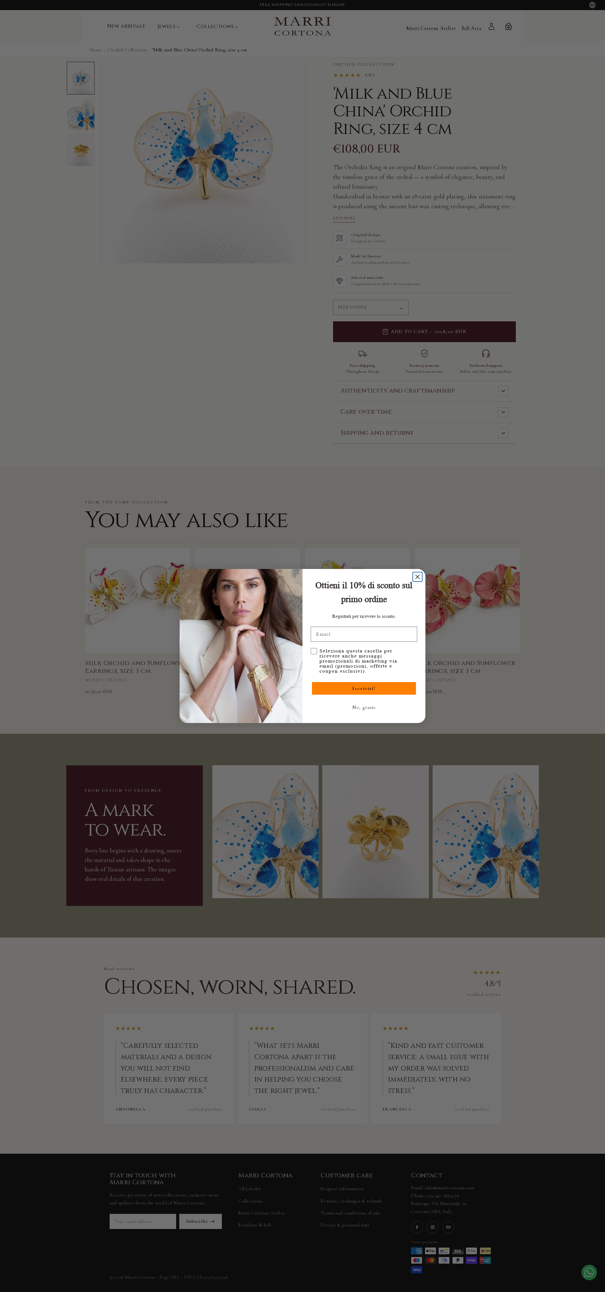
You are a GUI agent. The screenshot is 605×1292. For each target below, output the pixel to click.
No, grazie (364, 707)
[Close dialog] (417, 577)
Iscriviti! (364, 688)
